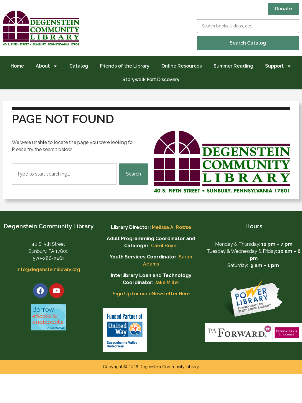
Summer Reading (233, 66)
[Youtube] (56, 290)
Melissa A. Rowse (171, 227)
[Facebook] (40, 290)
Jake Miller (167, 282)
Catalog (78, 66)
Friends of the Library (125, 66)
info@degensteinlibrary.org (48, 269)
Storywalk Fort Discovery (151, 79)
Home (17, 66)
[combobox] (64, 174)
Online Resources (181, 66)
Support (274, 66)
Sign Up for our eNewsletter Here (151, 293)
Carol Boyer (164, 245)
